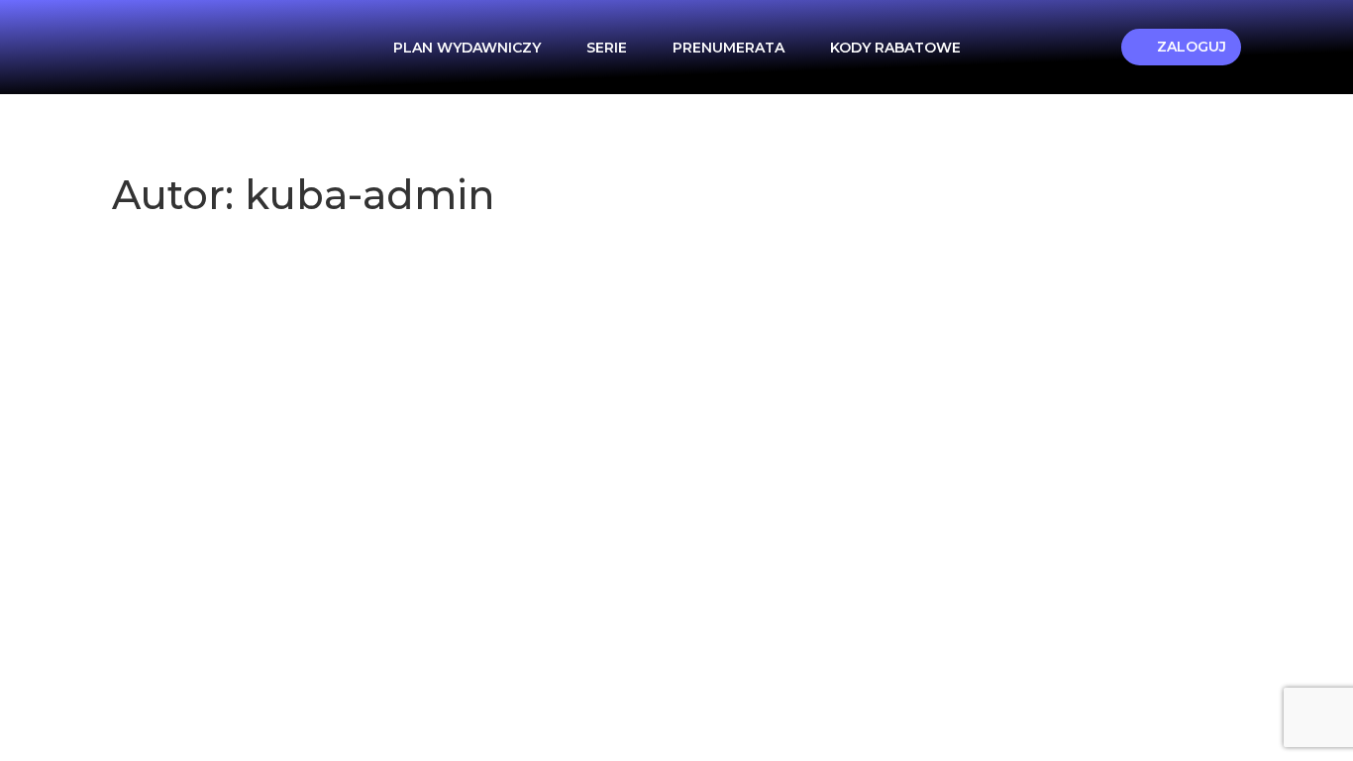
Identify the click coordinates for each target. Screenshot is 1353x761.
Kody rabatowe (895, 47)
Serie (606, 47)
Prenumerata (728, 47)
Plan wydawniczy (467, 47)
